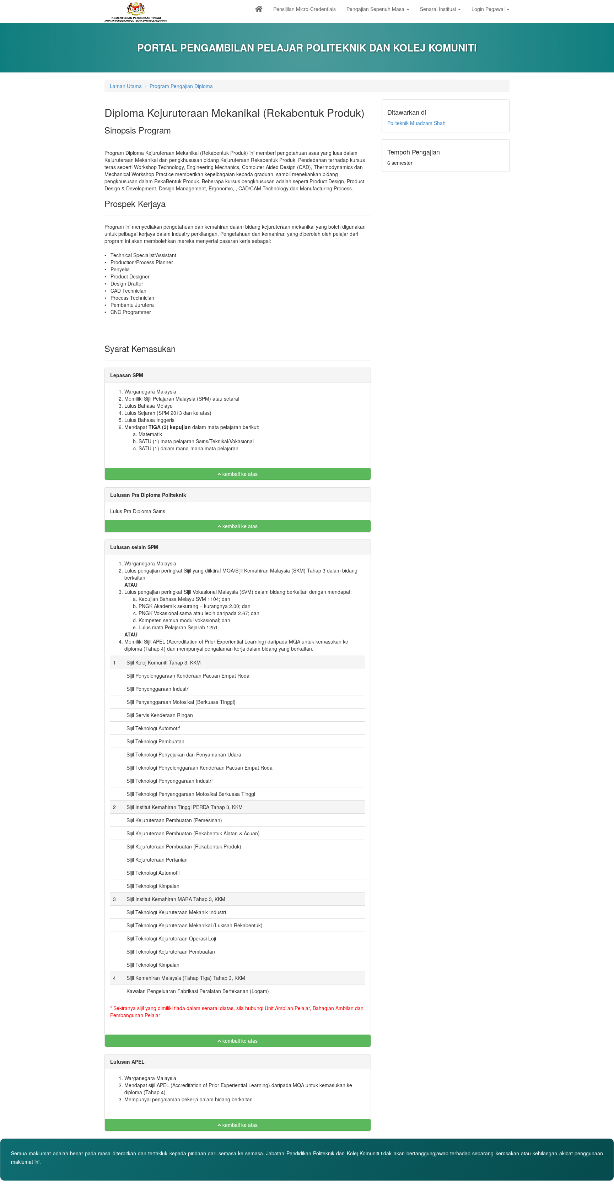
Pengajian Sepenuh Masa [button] (376, 8)
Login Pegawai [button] (489, 8)
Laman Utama (126, 85)
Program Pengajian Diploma (181, 85)
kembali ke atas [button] (239, 473)
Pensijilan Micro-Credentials (304, 8)
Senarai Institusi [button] (438, 8)
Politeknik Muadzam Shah (416, 122)
